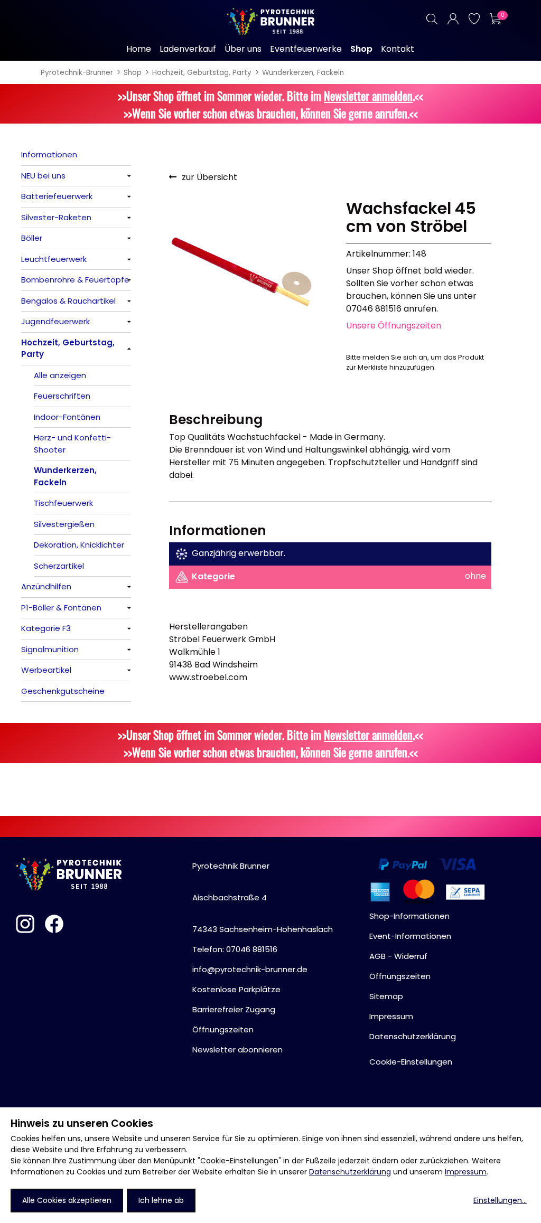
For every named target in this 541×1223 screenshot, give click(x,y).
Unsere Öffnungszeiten (393, 325)
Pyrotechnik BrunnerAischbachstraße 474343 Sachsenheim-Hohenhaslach (262, 897)
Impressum (466, 1171)
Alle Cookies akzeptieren (66, 1200)
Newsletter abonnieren (237, 1049)
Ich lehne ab (161, 1200)
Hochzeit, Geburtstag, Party (201, 73)
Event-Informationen (410, 936)
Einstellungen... (500, 1200)
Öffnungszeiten (223, 1029)
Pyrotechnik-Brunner (77, 73)
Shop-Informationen (409, 915)
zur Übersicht (209, 177)
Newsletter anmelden (368, 95)
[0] (495, 18)
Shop (133, 73)
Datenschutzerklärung (350, 1171)
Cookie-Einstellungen (410, 1061)
